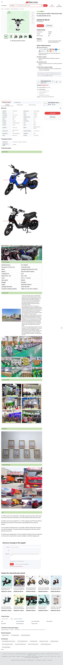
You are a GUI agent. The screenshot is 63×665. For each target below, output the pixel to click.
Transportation (7, 8)
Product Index (56, 653)
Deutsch (36, 656)
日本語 (52, 656)
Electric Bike (22, 8)
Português (18, 656)
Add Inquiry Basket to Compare (18, 40)
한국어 (48, 656)
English (10, 656)
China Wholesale (30, 653)
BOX (2, 621)
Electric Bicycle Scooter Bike (7, 644)
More (2, 649)
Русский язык (27, 656)
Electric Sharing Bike (20, 621)
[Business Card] (60, 108)
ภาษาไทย (58, 656)
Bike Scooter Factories (44, 641)
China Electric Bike (33, 641)
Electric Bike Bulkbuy (6, 647)
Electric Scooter (34, 623)
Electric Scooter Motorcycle (20, 644)
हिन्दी (55, 656)
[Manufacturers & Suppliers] (31, 2)
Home (2, 8)
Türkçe (25, 657)
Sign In (38, 96)
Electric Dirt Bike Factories (23, 641)
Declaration (44, 660)
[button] (38, 105)
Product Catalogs (18, 618)
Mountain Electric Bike (25, 635)
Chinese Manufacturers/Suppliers (20, 653)
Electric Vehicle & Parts (15, 8)
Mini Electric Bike (5, 635)
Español (13, 656)
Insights (34, 654)
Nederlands (41, 656)
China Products (11, 653)
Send (12, 564)
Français (22, 656)
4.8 (49, 104)
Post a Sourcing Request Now (16, 566)
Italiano (32, 656)
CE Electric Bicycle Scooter (46, 644)
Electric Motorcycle (20, 623)
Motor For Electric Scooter (33, 644)
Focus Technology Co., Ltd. (23, 660)
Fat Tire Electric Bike (15, 635)
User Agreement (38, 660)
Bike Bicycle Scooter (54, 641)
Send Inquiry (40, 25)
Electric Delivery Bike (35, 621)
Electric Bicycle (49, 621)
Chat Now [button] (50, 25)
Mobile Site (29, 654)
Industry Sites (43, 653)
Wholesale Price (37, 653)
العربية (45, 656)
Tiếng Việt (29, 657)
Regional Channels (50, 653)
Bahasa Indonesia (36, 657)
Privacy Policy (49, 660)
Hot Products (5, 653)
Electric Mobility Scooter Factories (8, 641)
